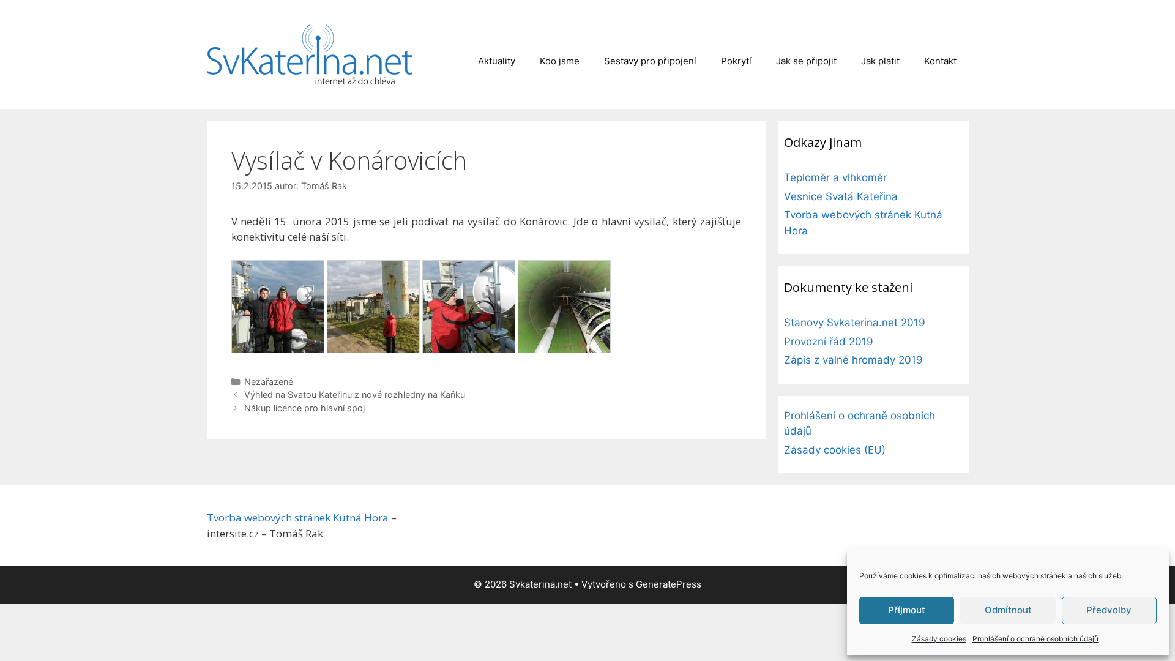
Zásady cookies (939, 638)
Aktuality (496, 61)
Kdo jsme (560, 61)
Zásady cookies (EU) (835, 450)
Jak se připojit (806, 61)
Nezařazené (268, 381)
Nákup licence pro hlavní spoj (304, 408)
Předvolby (1109, 610)
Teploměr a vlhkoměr (835, 177)
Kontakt (940, 61)
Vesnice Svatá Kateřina (841, 196)
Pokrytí (736, 61)
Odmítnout (1008, 610)
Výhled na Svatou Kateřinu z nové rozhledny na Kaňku (354, 394)
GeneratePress (668, 584)
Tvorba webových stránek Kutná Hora (298, 517)
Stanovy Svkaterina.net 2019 (854, 322)
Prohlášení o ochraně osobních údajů (1035, 638)
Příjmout (906, 610)
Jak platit (880, 61)
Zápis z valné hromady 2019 (853, 360)
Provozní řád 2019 (828, 341)
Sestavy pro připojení (650, 61)
